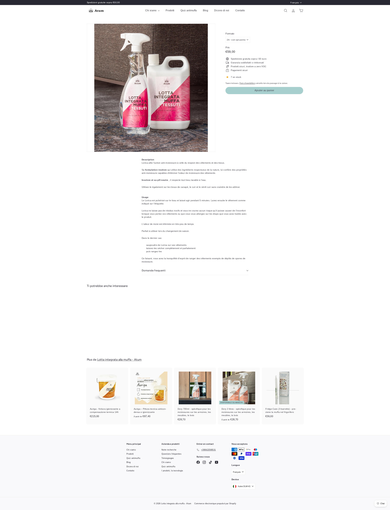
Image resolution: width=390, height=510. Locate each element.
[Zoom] (151, 88)
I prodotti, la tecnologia (172, 470)
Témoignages (167, 458)
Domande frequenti (154, 270)
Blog (205, 10)
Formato (229, 33)
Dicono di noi (221, 10)
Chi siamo (151, 10)
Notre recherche (168, 450)
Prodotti (170, 10)
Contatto (240, 10)
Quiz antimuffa (189, 10)
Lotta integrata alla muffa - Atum (119, 359)
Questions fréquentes (171, 454)
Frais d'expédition (247, 83)
